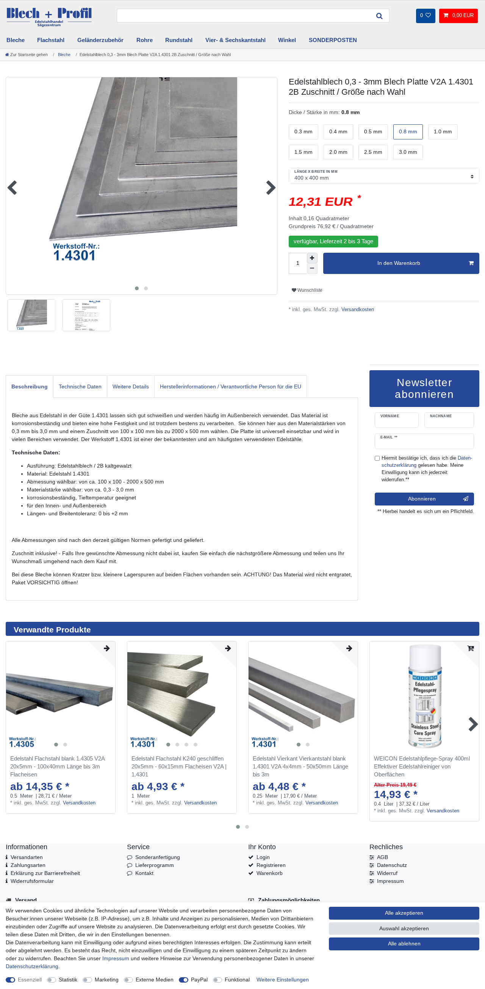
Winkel (287, 40)
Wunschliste (309, 290)
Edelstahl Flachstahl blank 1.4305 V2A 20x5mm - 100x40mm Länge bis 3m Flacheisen (57, 766)
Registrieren (271, 865)
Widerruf (387, 873)
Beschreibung (29, 386)
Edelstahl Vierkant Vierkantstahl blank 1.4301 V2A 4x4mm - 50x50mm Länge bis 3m (300, 766)
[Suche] (380, 16)
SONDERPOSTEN (333, 40)
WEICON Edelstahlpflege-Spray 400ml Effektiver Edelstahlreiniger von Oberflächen (422, 766)
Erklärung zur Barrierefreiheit (45, 873)
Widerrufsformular (32, 881)
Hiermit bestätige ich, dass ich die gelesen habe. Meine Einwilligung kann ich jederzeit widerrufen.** (427, 468)
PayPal (199, 979)
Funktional (237, 979)
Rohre (144, 40)
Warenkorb (270, 873)
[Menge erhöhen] (312, 258)
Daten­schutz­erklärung (32, 966)
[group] (60, 696)
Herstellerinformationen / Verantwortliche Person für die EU (230, 386)
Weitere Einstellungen (283, 979)
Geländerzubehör (100, 40)
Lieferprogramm (154, 865)
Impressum (390, 881)
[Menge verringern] (312, 268)
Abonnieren (422, 499)
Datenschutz (392, 865)
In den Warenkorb (398, 263)
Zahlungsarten (28, 865)
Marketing (107, 979)
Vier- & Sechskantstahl (235, 40)
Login (263, 857)
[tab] (29, 386)
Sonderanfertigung (157, 857)
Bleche (15, 40)
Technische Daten (80, 386)
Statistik (68, 979)
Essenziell (30, 979)
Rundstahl (178, 40)
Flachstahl (50, 40)
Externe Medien (155, 979)
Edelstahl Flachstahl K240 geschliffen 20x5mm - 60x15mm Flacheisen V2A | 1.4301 (179, 766)
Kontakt (144, 873)
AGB (382, 857)
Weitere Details (131, 386)
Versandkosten (357, 309)
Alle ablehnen (404, 943)
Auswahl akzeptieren (404, 928)
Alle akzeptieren (404, 913)
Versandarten (27, 857)
